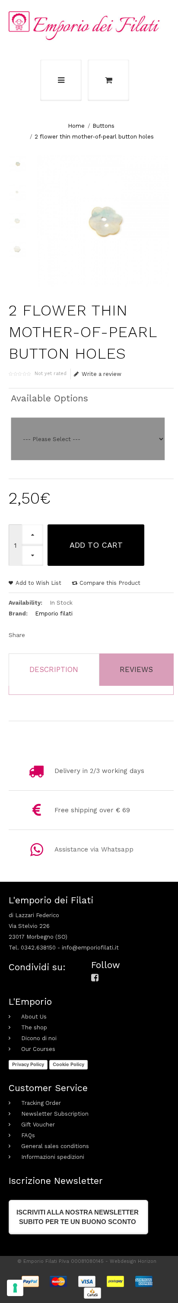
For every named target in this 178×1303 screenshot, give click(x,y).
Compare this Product (109, 583)
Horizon (147, 1261)
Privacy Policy (28, 1064)
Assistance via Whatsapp (94, 849)
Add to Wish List (38, 583)
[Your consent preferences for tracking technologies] (15, 1288)
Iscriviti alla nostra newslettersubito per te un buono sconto (77, 1216)
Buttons (103, 126)
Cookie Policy (68, 1064)
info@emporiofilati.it (90, 947)
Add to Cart (96, 544)
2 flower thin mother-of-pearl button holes (94, 136)
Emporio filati (54, 613)
